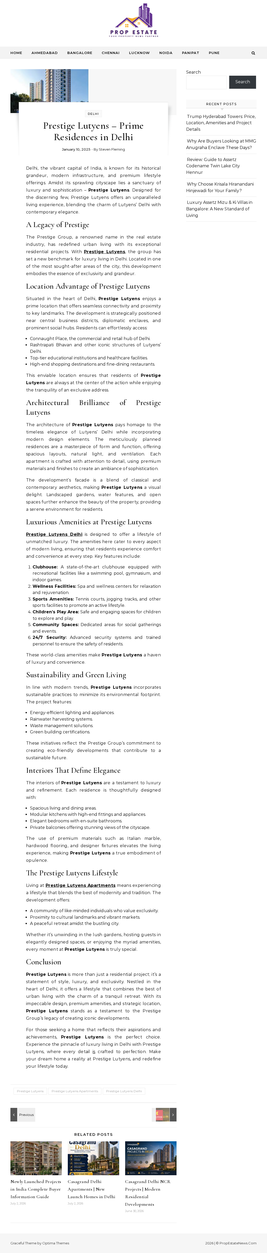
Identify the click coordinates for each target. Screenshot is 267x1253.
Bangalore (79, 53)
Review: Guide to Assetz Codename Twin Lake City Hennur (213, 166)
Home (16, 53)
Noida (166, 53)
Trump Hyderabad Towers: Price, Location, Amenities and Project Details (221, 123)
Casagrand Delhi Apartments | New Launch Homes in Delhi (92, 1189)
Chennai (111, 53)
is (94, 1051)
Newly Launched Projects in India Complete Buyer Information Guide (35, 1189)
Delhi (93, 114)
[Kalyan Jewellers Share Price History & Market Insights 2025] (165, 1114)
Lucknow (139, 53)
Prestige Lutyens (104, 251)
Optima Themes (55, 1243)
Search (193, 72)
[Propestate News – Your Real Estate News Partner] (133, 21)
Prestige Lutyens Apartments (81, 885)
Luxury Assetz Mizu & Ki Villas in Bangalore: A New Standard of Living (219, 209)
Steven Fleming (112, 149)
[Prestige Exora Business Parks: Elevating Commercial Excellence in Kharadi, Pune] (22, 1114)
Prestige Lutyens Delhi (54, 534)
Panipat (190, 53)
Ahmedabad (45, 53)
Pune (214, 53)
